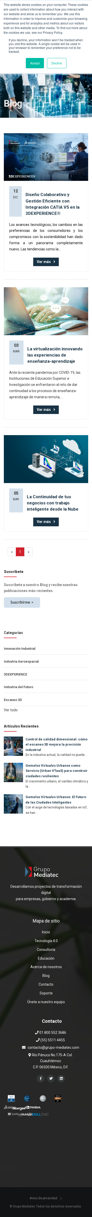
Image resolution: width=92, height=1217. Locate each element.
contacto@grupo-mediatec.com (53, 1047)
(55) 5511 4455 (52, 1040)
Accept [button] (35, 63)
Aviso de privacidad (43, 1198)
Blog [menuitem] (46, 976)
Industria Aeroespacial (21, 661)
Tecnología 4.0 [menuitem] (46, 941)
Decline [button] (56, 63)
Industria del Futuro (18, 687)
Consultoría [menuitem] (46, 950)
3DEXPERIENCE (15, 674)
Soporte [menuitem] (46, 993)
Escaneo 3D (13, 700)
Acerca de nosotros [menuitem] (46, 967)
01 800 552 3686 (52, 1032)
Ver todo (11, 710)
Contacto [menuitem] (46, 984)
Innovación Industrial (19, 648)
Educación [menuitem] (46, 958)
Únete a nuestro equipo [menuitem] (46, 1002)
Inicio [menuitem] (46, 932)
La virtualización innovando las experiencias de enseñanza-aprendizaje (55, 355)
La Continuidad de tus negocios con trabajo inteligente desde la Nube (52, 503)
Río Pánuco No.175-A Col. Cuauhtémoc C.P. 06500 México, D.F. (52, 1061)
